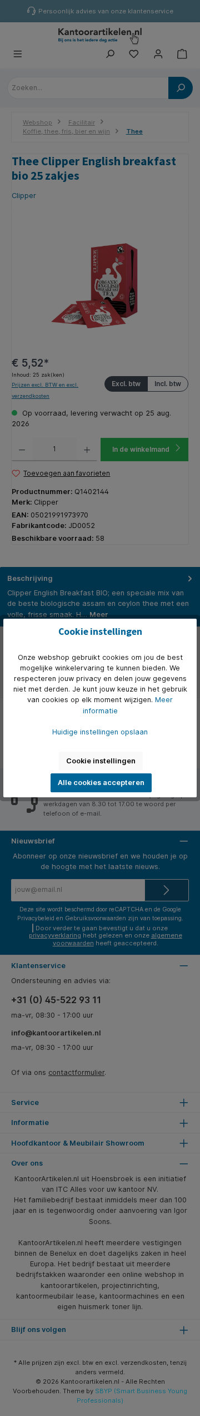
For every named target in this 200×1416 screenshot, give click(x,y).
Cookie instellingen (101, 761)
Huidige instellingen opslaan (100, 732)
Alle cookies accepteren (101, 782)
